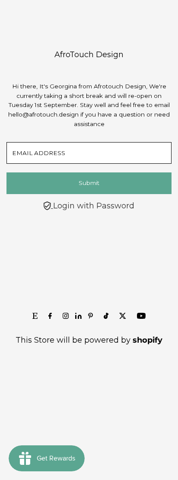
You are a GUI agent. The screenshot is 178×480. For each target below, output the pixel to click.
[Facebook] (50, 316)
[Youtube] (141, 316)
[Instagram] (65, 316)
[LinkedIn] (79, 316)
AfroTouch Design (89, 54)
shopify (147, 340)
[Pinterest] (90, 316)
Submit (89, 182)
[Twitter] (122, 316)
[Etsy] (35, 316)
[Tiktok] (106, 316)
